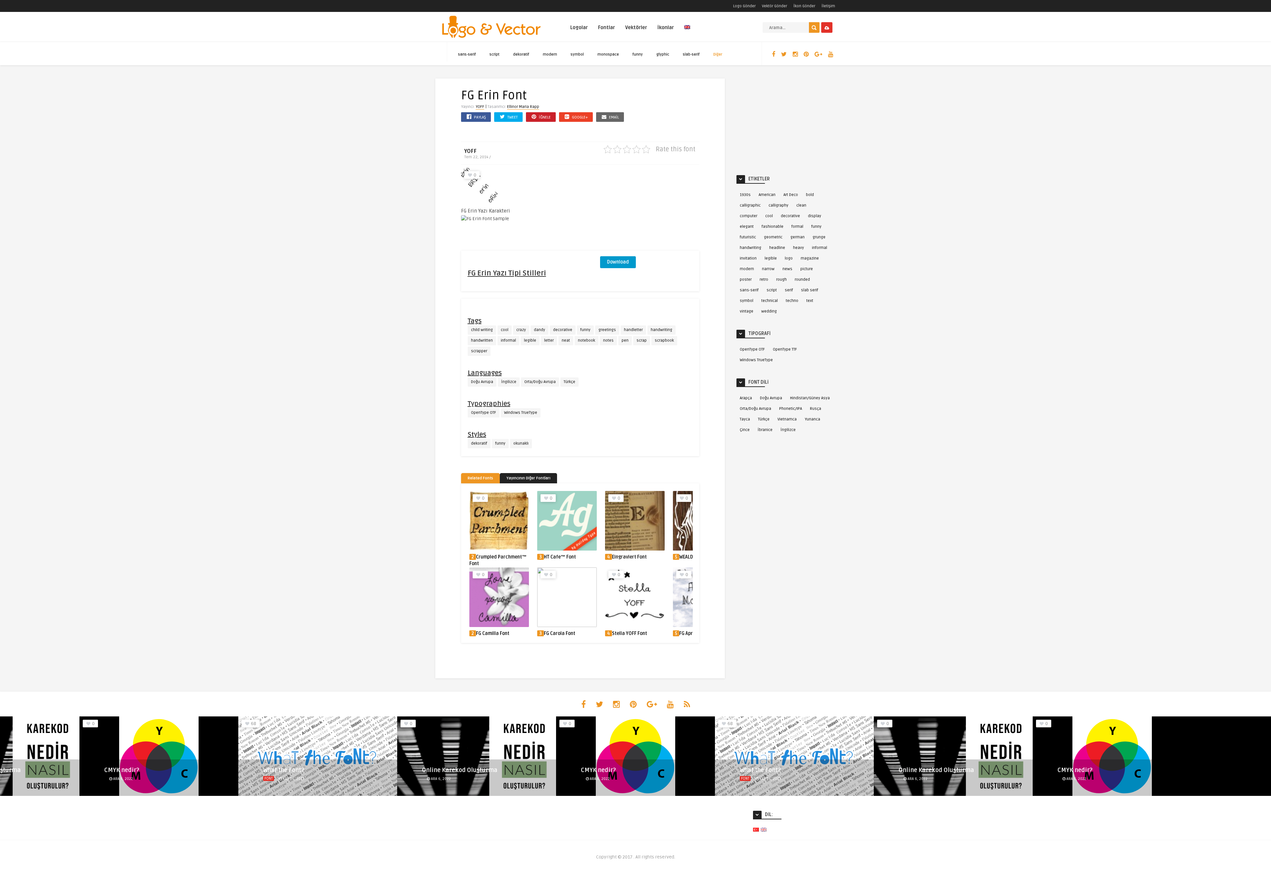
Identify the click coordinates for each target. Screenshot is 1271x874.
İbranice (765, 429)
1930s (745, 194)
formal (797, 226)
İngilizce (508, 381)
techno (792, 300)
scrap (641, 340)
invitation (748, 258)
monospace (608, 54)
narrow (768, 269)
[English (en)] (764, 829)
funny (638, 54)
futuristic (748, 237)
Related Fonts (480, 478)
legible (530, 340)
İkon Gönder (804, 6)
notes (608, 340)
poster (746, 279)
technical (769, 300)
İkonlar (665, 27)
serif (789, 290)
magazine (810, 258)
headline (777, 247)
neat (566, 340)
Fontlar (606, 27)
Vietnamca (787, 419)
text (809, 300)
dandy (539, 329)
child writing (482, 329)
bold (810, 194)
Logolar (579, 27)
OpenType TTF (785, 349)
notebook (586, 340)
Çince (745, 429)
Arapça (746, 398)
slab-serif (691, 54)
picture (806, 269)
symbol (577, 54)
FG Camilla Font (492, 633)
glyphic (662, 54)
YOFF (480, 106)
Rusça (815, 408)
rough (781, 279)
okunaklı (521, 443)
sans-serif (467, 54)
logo (789, 258)
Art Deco (790, 194)
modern (550, 54)
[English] (687, 31)
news (787, 269)
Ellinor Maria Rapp (523, 106)
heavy (798, 247)
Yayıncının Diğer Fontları (528, 478)
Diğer (717, 54)
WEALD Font (691, 557)
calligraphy (778, 205)
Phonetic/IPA (790, 408)
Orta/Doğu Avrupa (540, 381)
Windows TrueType (520, 412)
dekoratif (521, 54)
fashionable (772, 226)
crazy (521, 329)
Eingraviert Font (629, 557)
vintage (746, 311)
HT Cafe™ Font (560, 557)
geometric (773, 237)
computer (748, 216)
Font (268, 778)
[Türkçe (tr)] (756, 829)
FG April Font (692, 633)
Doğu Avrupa (482, 381)
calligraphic (750, 205)
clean (801, 205)
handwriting (661, 329)
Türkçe (569, 381)
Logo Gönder (744, 6)
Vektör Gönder (774, 6)
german (797, 237)
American (767, 194)
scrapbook (664, 340)
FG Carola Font (559, 633)
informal (508, 340)
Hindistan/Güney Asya (810, 398)
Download (618, 262)
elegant (747, 226)
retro (764, 279)
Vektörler (636, 27)
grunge (819, 237)
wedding (769, 311)
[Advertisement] (649, 209)
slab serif (809, 290)
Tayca (745, 419)
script (494, 54)
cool (504, 329)
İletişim (828, 6)
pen (625, 340)
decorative (562, 329)
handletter (633, 329)
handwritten (482, 340)
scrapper (479, 351)
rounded (802, 279)
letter (549, 340)
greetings (607, 329)
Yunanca (812, 419)
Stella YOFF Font (629, 633)
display (814, 216)
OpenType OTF (483, 412)
